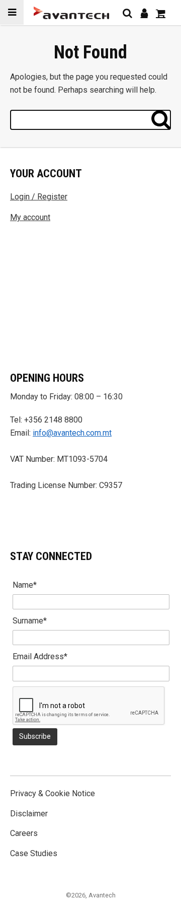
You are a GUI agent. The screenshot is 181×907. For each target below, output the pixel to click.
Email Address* (40, 656)
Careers (24, 833)
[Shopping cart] (160, 13)
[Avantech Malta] (71, 13)
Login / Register (38, 196)
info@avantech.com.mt (72, 433)
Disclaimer (29, 813)
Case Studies (33, 853)
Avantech (102, 895)
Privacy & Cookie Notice (52, 793)
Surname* (30, 620)
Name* (25, 585)
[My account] (144, 13)
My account (30, 217)
